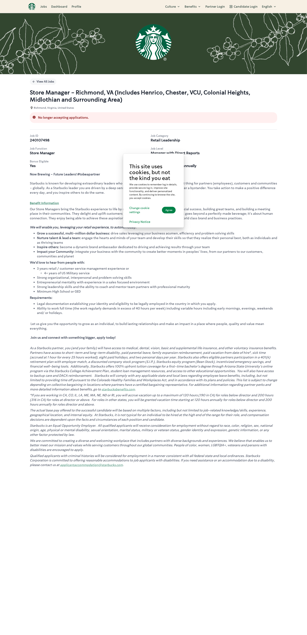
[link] (31, 6)
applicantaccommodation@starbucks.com (91, 465)
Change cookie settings (139, 210)
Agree (168, 210)
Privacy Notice (139, 222)
